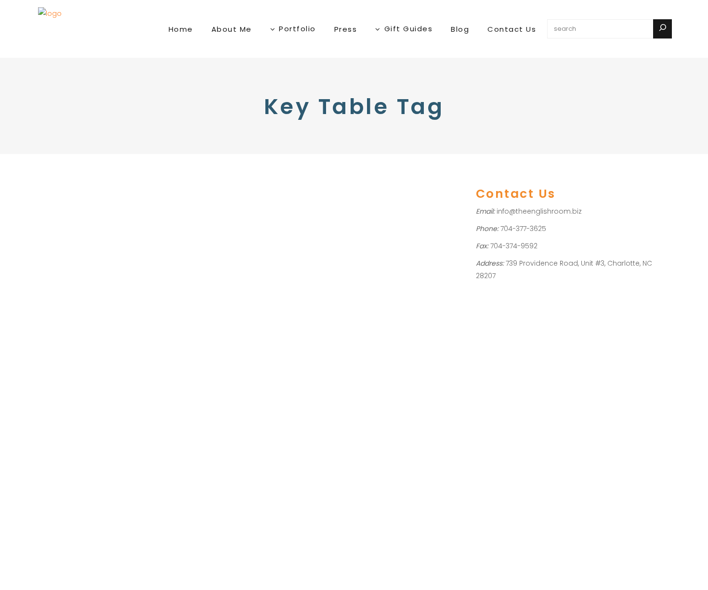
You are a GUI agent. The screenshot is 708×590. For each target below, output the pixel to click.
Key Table (89, 381)
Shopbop (55, 431)
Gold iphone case (69, 331)
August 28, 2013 (63, 179)
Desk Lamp (96, 306)
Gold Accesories (110, 318)
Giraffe (52, 318)
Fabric (112, 218)
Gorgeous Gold (88, 199)
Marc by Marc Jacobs (103, 393)
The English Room (101, 431)
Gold (78, 230)
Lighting (80, 243)
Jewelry (53, 243)
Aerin (122, 268)
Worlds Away (61, 456)
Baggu (126, 281)
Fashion (137, 218)
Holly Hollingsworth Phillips (103, 343)
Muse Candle (62, 418)
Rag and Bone (108, 418)
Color (91, 218)
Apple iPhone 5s (88, 281)
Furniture (54, 230)
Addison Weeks (87, 268)
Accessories (60, 218)
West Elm (86, 444)
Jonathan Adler (96, 368)
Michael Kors (61, 406)
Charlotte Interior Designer (83, 293)
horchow (55, 356)
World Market (124, 444)
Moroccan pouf (108, 406)
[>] (662, 28)
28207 (50, 268)
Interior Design (112, 230)
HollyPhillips (68, 256)
